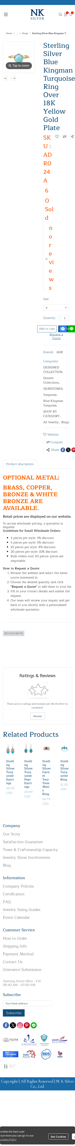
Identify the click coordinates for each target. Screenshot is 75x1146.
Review (37, 716)
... (17, 33)
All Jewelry (51, 422)
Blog (7, 865)
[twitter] (13, 1025)
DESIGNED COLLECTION (53, 369)
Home (9, 33)
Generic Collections (51, 380)
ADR (59, 352)
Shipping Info (15, 946)
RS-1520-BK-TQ (13, 633)
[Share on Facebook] (63, 450)
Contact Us (12, 962)
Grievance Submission (22, 969)
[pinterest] (27, 1025)
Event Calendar (16, 917)
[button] (60, 14)
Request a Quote (56, 336)
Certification (13, 894)
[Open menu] (6, 14)
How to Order (15, 938)
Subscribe (13, 1013)
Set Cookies (58, 1136)
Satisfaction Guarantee (23, 842)
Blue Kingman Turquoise (53, 403)
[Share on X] (68, 450)
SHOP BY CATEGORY (52, 413)
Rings (25, 33)
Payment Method (18, 954)
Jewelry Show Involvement (26, 857)
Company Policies (18, 886)
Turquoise (50, 395)
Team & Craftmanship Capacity (30, 850)
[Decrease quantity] (59, 318)
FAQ (7, 902)
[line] (34, 1025)
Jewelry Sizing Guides (21, 910)
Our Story (11, 834)
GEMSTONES (53, 388)
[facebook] (6, 1025)
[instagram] (20, 1025)
